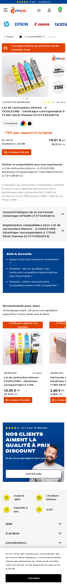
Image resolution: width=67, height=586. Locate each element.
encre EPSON (34, 36)
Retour (10, 36)
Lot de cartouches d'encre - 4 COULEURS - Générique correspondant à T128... (22, 381)
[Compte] (49, 10)
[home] (20, 36)
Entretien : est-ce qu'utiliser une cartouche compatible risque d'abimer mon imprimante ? (33, 272)
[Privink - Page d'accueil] (19, 10)
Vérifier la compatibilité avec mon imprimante (32, 170)
